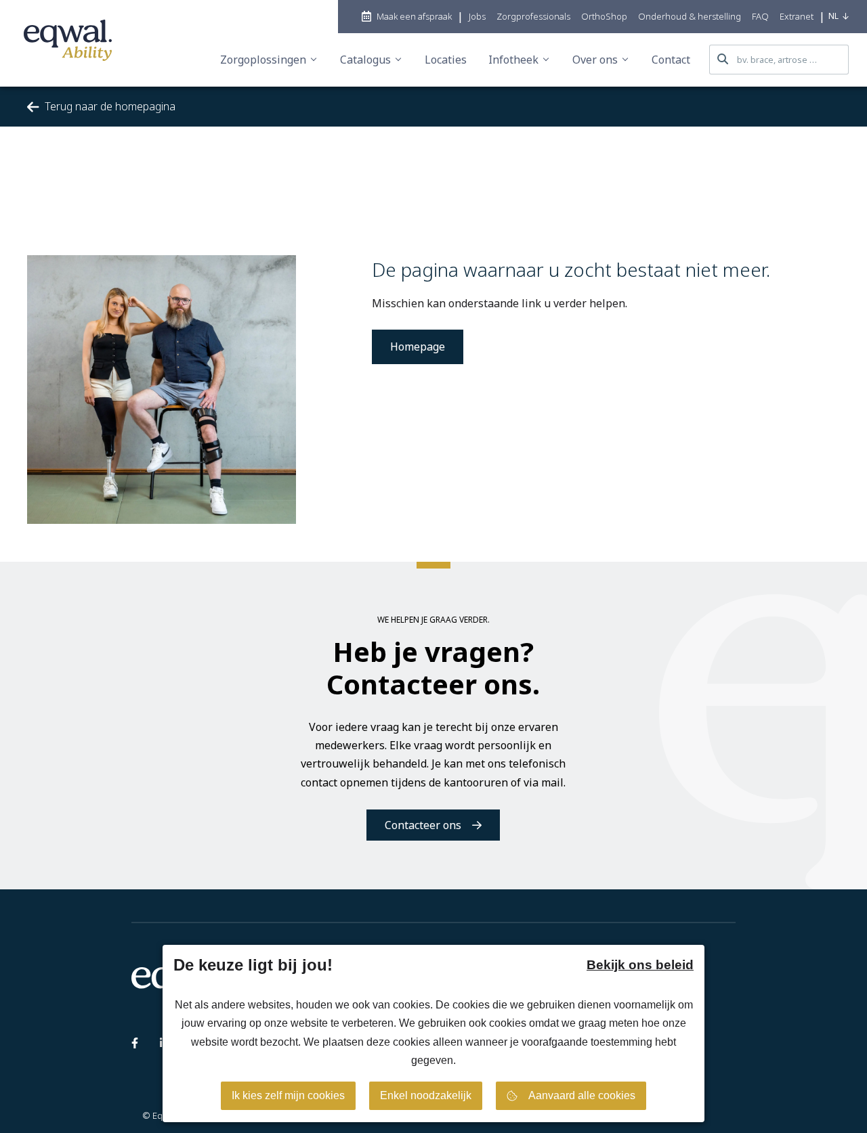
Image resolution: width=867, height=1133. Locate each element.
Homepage (417, 346)
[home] (67, 43)
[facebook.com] (135, 1045)
